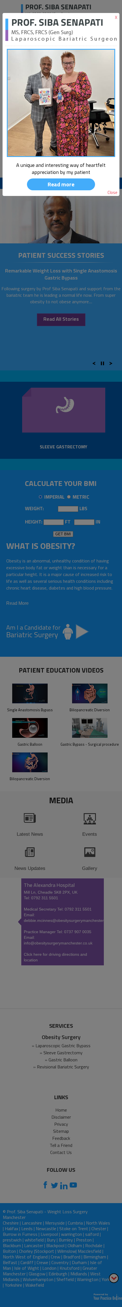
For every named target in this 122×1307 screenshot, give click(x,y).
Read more (61, 184)
